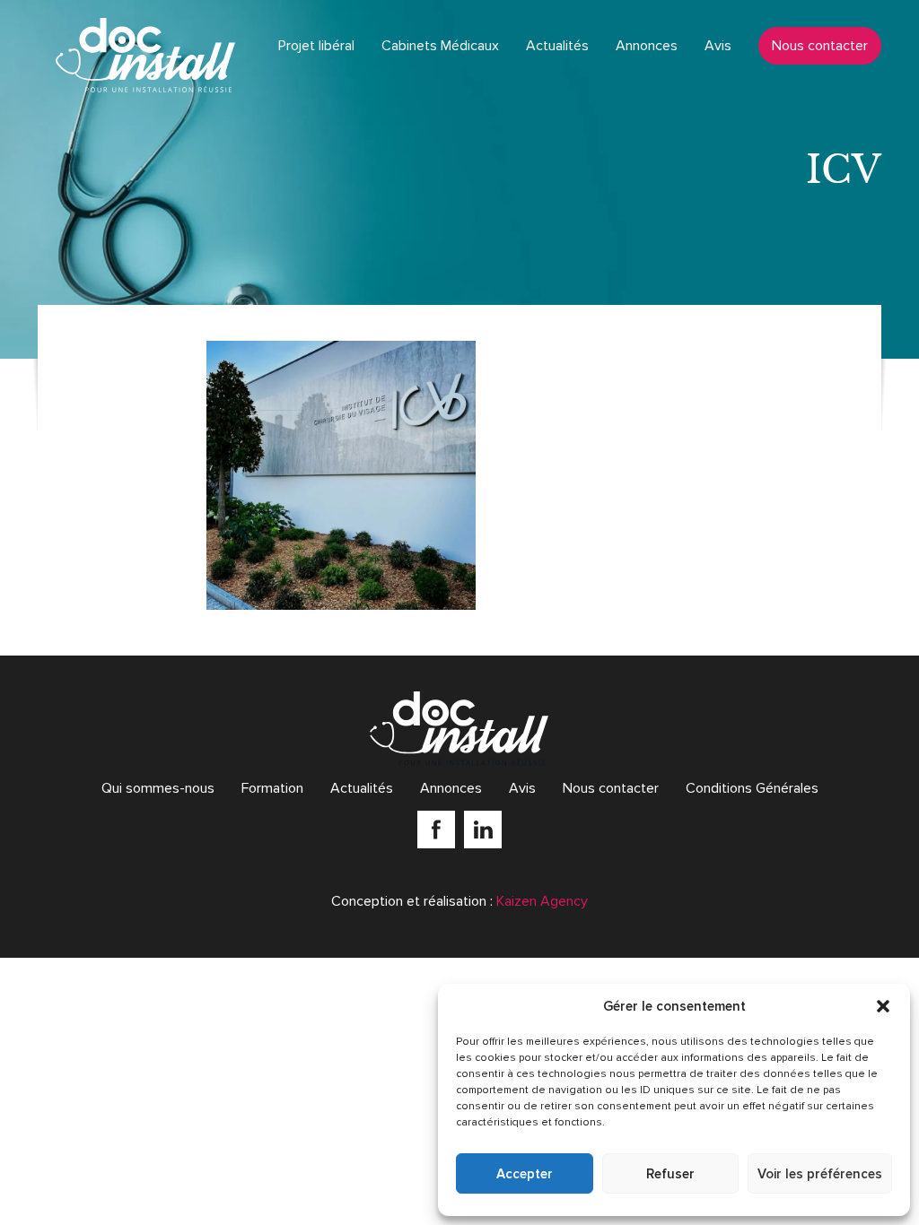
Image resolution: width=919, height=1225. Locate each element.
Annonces (647, 46)
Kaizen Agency (542, 901)
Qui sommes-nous (157, 788)
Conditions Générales (752, 788)
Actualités (557, 46)
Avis (718, 46)
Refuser (670, 1174)
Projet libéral (316, 46)
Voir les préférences (819, 1174)
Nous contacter (820, 46)
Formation (272, 788)
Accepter (524, 1174)
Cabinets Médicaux (440, 46)
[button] (883, 1006)
